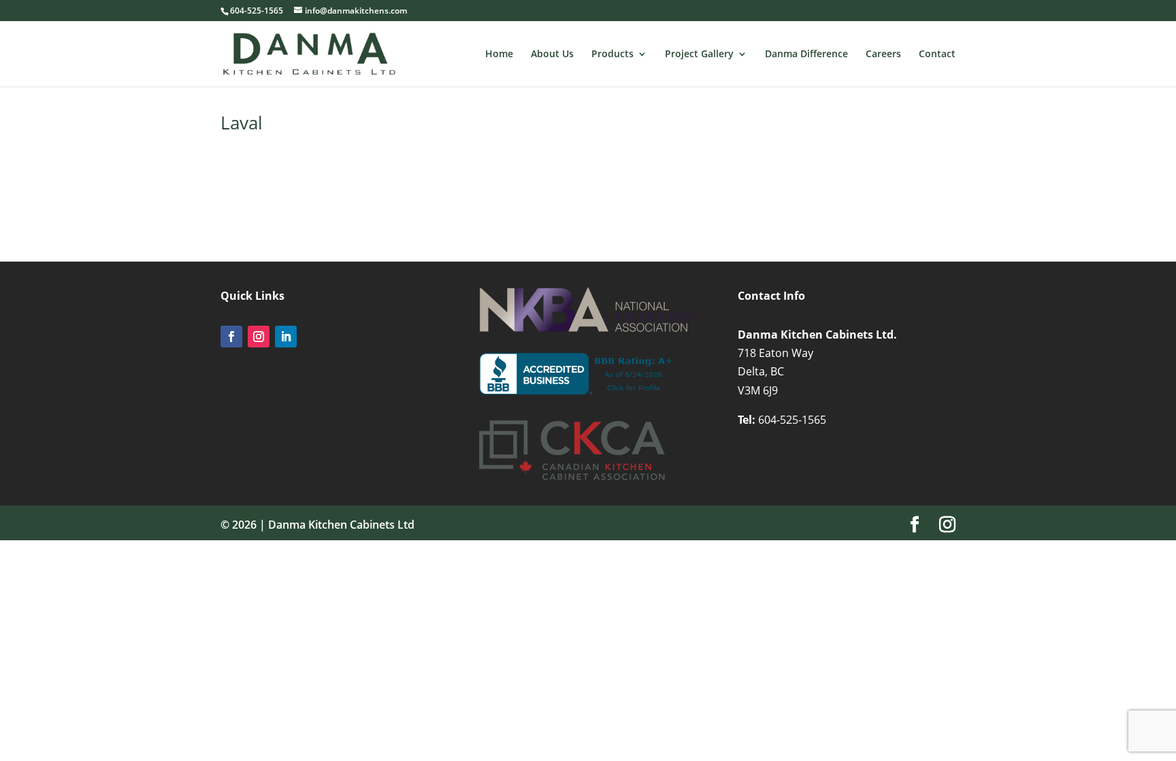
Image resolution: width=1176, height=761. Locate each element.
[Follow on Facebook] (231, 336)
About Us (552, 54)
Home (499, 54)
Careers (883, 54)
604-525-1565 (792, 419)
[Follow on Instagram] (259, 336)
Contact (937, 54)
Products (612, 54)
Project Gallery (699, 54)
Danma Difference (806, 54)
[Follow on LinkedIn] (286, 336)
